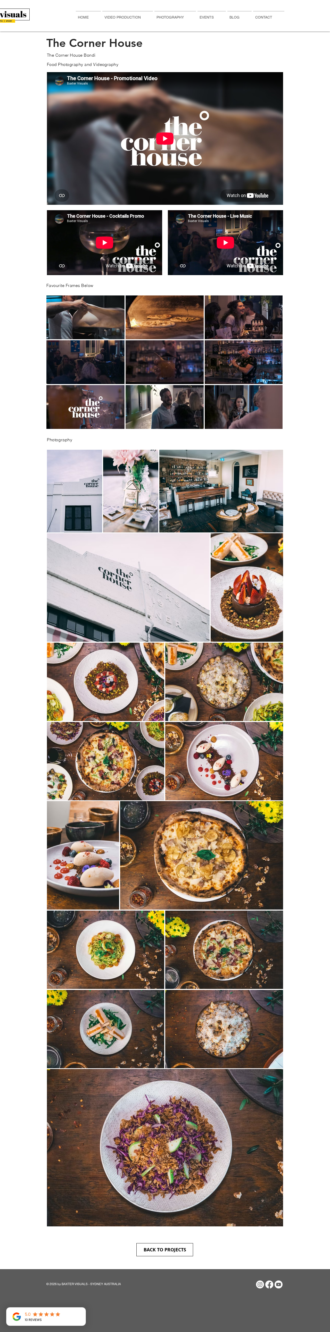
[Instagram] (260, 1284)
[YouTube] (279, 1284)
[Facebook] (269, 1284)
